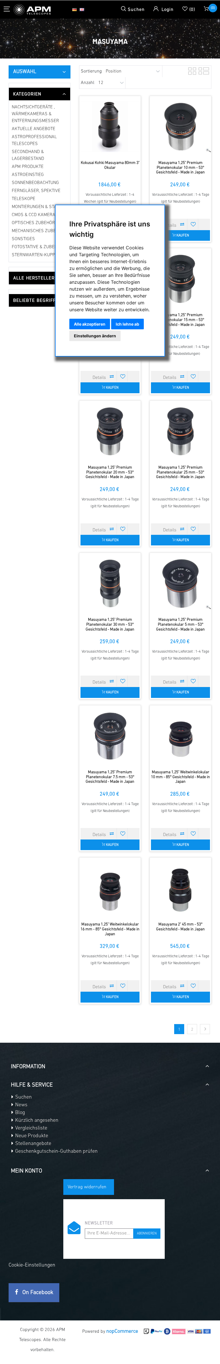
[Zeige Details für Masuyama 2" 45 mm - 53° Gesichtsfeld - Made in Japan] (180, 888)
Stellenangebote (32, 1143)
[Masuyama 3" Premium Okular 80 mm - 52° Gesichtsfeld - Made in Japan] (110, 126)
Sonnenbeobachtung (35, 183)
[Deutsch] (74, 9)
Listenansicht (202, 70)
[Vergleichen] (182, 224)
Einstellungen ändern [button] (95, 335)
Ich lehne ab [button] (127, 324)
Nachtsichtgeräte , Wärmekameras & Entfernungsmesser (35, 114)
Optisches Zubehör (33, 223)
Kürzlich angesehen (36, 1120)
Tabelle (191, 70)
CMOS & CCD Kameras (35, 215)
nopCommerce (122, 1331)
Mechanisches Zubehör (38, 231)
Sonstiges (23, 239)
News (21, 1105)
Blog (19, 1113)
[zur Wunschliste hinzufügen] (193, 224)
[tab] (39, 94)
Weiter (205, 1029)
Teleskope (23, 199)
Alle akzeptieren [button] (89, 324)
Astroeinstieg (28, 175)
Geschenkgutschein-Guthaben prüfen (56, 1151)
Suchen (23, 1097)
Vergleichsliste (30, 1128)
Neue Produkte (31, 1136)
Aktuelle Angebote (33, 129)
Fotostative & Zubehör (37, 247)
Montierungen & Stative (38, 207)
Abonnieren (147, 1233)
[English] (81, 9)
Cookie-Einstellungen (32, 1265)
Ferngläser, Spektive (36, 191)
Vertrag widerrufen (87, 1187)
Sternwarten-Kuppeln (37, 255)
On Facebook (37, 1292)
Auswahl (24, 72)
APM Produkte (28, 167)
